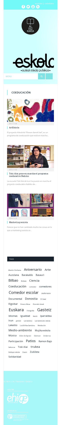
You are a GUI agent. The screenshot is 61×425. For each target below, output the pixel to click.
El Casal (43, 299)
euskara (38, 3)
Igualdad (25, 315)
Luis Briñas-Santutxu (27, 325)
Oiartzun (37, 336)
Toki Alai (23, 346)
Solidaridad (15, 356)
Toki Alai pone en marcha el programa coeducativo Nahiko (28, 174)
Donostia (31, 299)
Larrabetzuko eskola (42, 321)
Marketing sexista (18, 222)
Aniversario (33, 269)
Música (12, 335)
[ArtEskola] (30, 111)
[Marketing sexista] (30, 206)
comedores (45, 286)
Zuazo (24, 352)
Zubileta (34, 351)
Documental (15, 298)
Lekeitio (13, 325)
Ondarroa (47, 336)
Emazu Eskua (25, 304)
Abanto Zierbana (14, 270)
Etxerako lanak (38, 304)
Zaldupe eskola (14, 352)
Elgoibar (13, 303)
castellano (49, 3)
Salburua (11, 347)
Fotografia (30, 311)
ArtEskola (14, 127)
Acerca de (10, 381)
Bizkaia (23, 281)
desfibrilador (46, 293)
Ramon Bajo (45, 341)
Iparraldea (45, 315)
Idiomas (13, 315)
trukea (35, 347)
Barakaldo (27, 275)
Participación (16, 341)
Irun (11, 320)
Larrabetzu (28, 321)
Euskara (16, 310)
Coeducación (17, 286)
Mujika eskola (42, 330)
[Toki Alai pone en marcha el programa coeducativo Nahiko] (30, 157)
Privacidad (20, 381)
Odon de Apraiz (25, 336)
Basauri (40, 275)
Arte (48, 270)
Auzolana (14, 275)
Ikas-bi (35, 316)
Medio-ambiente (20, 330)
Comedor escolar (24, 292)
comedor (32, 287)
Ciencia (34, 280)
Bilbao (13, 280)
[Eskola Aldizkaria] (30, 24)
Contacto (29, 381)
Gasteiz (44, 310)
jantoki (18, 321)
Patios (31, 340)
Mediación (42, 325)
